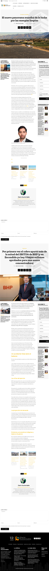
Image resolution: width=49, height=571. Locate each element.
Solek (25, 185)
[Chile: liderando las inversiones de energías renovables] (23, 168)
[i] (31, 94)
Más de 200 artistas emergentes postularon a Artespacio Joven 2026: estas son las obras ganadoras (19, 563)
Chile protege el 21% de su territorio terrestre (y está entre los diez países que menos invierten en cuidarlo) (34, 552)
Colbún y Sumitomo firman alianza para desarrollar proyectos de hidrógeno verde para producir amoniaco (12, 214)
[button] (13, 8)
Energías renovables (24, 14)
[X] (46, 1)
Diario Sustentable (19, 23)
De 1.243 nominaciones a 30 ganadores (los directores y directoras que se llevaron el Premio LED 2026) (33, 556)
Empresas (2, 72)
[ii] (27, 106)
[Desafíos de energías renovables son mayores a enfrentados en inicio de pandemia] (32, 168)
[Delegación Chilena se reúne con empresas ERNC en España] (15, 168)
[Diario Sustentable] (23, 192)
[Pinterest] (24, 27)
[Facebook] (43, 1)
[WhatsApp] (27, 27)
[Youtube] (47, 1)
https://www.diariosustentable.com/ (24, 198)
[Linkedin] (30, 27)
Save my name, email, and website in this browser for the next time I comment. (16, 236)
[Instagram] (44, 1)
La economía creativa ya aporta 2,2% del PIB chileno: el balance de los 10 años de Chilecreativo (41, 109)
